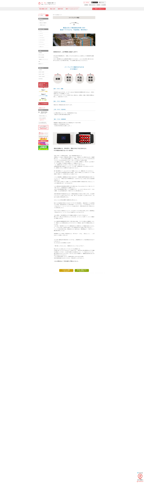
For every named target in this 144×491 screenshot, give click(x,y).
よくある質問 (103, 4)
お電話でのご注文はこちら (99, 8)
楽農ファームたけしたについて (72, 8)
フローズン (41, 35)
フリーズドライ (42, 37)
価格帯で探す (60, 8)
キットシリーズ (42, 44)
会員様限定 (40, 52)
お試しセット (42, 46)
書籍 (39, 61)
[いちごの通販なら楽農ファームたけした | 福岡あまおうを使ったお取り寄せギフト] (47, 3)
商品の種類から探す (43, 8)
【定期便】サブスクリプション (43, 59)
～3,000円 (40, 69)
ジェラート (41, 33)
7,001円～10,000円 (41, 76)
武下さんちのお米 (41, 54)
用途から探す (52, 8)
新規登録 (87, 2)
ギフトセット (42, 42)
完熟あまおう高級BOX (43, 22)
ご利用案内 (86, 4)
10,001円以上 (41, 78)
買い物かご (103, 2)
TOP (54, 14)
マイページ (95, 2)
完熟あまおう (42, 20)
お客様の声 (98, 4)
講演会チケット (41, 63)
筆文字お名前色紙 (41, 57)
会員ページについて (92, 4)
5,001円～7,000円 (41, 74)
